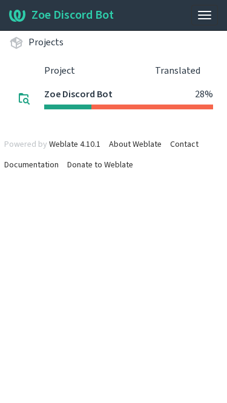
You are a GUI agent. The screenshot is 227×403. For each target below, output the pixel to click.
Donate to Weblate (100, 165)
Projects (46, 42)
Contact (184, 144)
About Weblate (135, 144)
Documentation (31, 165)
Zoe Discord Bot (72, 15)
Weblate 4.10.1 (74, 144)
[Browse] (25, 99)
